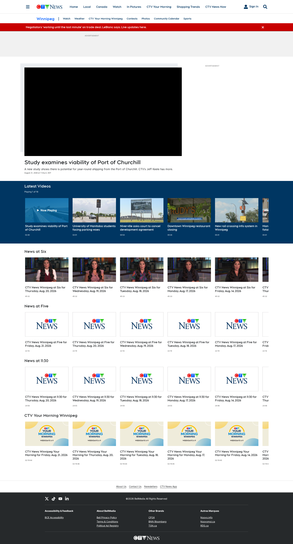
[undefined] (47, 217)
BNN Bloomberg (158, 521)
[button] (262, 217)
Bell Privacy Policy (107, 517)
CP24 (152, 517)
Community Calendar (166, 18)
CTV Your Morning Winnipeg (106, 18)
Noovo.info (206, 517)
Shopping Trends (188, 6)
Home (74, 6)
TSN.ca (153, 525)
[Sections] (27, 6)
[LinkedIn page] (67, 499)
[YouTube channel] (60, 499)
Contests (132, 18)
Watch (117, 6)
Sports (187, 18)
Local (87, 6)
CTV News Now (215, 6)
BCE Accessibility (54, 517)
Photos (146, 18)
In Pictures (134, 6)
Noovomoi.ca (207, 521)
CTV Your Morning (159, 6)
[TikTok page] (54, 499)
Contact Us (135, 486)
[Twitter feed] (47, 499)
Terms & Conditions (107, 521)
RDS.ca (204, 525)
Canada (101, 6)
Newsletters (150, 486)
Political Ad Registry (108, 525)
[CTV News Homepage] (49, 7)
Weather (79, 18)
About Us (121, 486)
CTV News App (168, 486)
